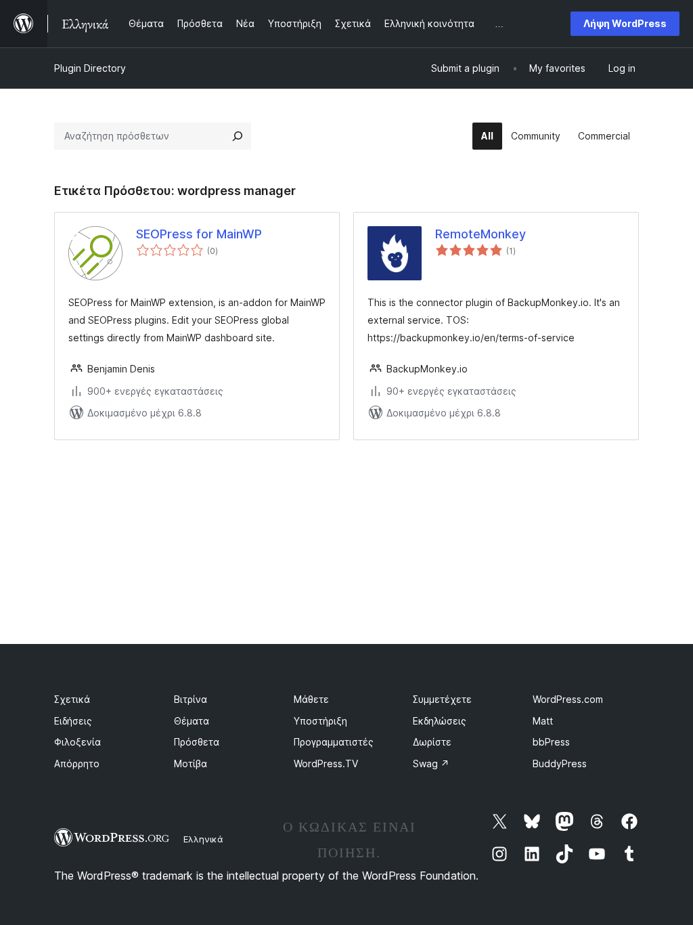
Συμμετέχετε (442, 699)
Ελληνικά (203, 839)
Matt (543, 721)
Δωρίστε (432, 742)
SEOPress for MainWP (199, 234)
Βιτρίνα (190, 699)
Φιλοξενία (77, 742)
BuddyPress (560, 763)
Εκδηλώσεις (439, 721)
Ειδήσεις (73, 721)
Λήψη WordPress (625, 23)
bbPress (551, 742)
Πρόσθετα (196, 742)
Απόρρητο (76, 763)
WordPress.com (568, 699)
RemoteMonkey (480, 234)
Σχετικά (72, 699)
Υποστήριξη (320, 721)
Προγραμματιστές (334, 742)
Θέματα (191, 721)
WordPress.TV (326, 763)
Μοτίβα (190, 763)
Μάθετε (311, 699)
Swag (431, 763)
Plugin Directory (90, 68)
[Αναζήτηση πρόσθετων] (237, 136)
